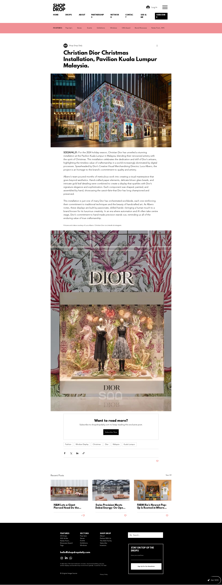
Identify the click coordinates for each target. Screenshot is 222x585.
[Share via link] (83, 453)
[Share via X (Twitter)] (71, 453)
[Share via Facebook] (64, 453)
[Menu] (165, 7)
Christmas (97, 444)
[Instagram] (61, 558)
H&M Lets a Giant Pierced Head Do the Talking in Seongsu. (66, 506)
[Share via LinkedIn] (77, 453)
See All (168, 475)
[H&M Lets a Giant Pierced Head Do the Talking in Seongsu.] (69, 490)
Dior (106, 444)
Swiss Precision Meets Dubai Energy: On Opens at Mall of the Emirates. (110, 506)
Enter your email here (137, 555)
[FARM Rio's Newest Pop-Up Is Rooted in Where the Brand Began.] (152, 490)
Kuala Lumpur (129, 444)
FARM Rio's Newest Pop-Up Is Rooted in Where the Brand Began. (152, 506)
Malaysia (116, 444)
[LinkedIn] (66, 558)
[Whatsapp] (70, 558)
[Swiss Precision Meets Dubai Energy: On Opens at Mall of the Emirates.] (111, 490)
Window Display (82, 444)
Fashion (68, 444)
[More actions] (157, 45)
